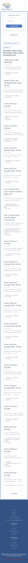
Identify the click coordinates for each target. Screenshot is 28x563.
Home (14, 510)
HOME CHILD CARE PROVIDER (11, 61)
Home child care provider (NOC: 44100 (12, 386)
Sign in (14, 534)
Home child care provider (10, 104)
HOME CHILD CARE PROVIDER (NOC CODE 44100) (12, 83)
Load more (14, 493)
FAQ (14, 526)
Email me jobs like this (14, 15)
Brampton (6, 47)
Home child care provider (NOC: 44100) (12, 149)
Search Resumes (14, 531)
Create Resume (14, 545)
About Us (14, 515)
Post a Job (14, 529)
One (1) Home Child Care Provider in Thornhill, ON (11, 217)
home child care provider (10, 43)
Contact (14, 512)
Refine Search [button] (14, 35)
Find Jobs (14, 542)
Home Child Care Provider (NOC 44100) (12, 263)
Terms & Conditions (14, 517)
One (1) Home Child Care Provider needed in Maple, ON (13, 191)
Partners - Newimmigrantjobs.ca (14, 520)
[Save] (23, 60)
